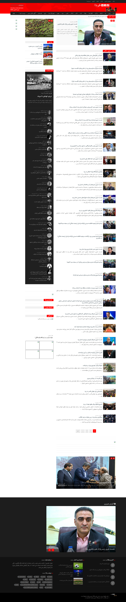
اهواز (17, 585)
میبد (63, 13)
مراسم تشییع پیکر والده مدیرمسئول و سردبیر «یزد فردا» (87, 275)
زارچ (45, 13)
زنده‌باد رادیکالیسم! (43, 132)
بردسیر (33, 582)
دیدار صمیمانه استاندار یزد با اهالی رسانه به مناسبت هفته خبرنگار (85, 133)
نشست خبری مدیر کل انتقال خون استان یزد (91, 159)
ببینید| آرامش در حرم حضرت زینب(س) (35, 47)
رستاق (26, 579)
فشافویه (50, 585)
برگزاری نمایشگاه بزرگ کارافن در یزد (93, 172)
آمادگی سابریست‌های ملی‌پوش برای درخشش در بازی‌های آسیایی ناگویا (65, 574)
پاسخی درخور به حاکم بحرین (41, 137)
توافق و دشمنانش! (43, 266)
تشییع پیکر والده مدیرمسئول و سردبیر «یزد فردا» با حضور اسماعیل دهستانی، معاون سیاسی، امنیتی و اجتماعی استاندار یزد (80, 302)
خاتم (77, 13)
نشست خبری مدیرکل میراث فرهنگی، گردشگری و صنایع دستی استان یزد (83, 314)
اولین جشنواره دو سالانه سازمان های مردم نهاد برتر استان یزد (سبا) (98, 482)
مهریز (58, 13)
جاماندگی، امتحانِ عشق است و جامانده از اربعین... (98, 582)
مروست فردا (22, 13)
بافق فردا (90, 13)
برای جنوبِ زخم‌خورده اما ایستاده (40, 167)
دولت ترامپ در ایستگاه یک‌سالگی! (44, 337)
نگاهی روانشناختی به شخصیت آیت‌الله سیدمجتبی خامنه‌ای (39, 261)
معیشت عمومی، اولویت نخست (40, 202)
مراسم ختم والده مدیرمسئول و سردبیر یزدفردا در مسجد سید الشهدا (84, 262)
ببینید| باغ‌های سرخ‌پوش (36, 54)
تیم (41, 587)
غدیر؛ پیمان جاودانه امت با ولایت (40, 254)
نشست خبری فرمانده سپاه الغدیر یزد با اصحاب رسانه (88, 120)
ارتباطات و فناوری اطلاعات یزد (31, 587)
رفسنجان (40, 13)
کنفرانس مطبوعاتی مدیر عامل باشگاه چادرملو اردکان (88, 55)
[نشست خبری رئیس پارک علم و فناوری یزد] (81, 529)
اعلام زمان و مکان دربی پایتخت (66, 580)
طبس (67, 13)
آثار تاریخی (33, 579)
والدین (43, 577)
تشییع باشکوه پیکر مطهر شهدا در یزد (92, 404)
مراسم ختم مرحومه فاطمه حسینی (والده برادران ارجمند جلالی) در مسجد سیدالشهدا (80, 223)
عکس (101, 1)
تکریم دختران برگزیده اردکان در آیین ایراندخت (90, 352)
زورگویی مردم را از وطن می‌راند (40, 249)
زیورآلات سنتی (25, 582)
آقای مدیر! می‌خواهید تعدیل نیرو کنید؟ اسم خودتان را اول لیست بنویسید (38, 279)
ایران (109, 13)
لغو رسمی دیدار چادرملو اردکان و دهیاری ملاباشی (66, 566)
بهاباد (85, 13)
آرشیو (93, 1)
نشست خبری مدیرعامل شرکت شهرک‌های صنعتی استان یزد (87, 197)
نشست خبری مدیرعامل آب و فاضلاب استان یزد (90, 185)
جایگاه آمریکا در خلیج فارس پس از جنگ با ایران (99, 570)
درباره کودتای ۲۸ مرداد (44, 96)
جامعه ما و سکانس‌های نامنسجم (40, 230)
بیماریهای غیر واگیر (48, 582)
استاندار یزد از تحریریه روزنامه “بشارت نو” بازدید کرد (88, 327)
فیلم (98, 1)
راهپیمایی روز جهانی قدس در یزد (93, 391)
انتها (78, 431)
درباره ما (88, 1)
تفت (81, 13)
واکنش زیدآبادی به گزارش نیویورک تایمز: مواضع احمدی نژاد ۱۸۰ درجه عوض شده (38, 273)
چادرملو (42, 585)
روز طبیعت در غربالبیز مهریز (94, 378)
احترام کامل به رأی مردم (42, 184)
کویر (39, 582)
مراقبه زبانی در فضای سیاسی (41, 149)
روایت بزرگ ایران (43, 155)
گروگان (36, 577)
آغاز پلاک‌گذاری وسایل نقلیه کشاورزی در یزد (90, 210)
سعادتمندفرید (22, 577)
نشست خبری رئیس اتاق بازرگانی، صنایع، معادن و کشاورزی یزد (86, 146)
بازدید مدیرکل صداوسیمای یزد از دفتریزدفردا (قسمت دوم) (86, 68)
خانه (114, 1)
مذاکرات (40, 579)
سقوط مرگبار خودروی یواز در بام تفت (92, 365)
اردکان (96, 13)
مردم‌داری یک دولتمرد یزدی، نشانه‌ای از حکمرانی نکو (98, 576)
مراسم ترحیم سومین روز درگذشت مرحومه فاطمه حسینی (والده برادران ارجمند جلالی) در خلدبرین (80, 237)
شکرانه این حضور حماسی (42, 178)
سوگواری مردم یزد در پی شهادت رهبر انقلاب (90, 417)
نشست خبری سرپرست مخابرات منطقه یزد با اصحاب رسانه (87, 288)
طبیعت (50, 577)
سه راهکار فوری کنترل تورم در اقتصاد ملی (38, 219)
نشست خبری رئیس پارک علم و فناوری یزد (100, 549)
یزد (105, 13)
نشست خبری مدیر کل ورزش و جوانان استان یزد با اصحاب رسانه (85, 107)
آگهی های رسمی (32, 13)
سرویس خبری (108, 1)
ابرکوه (101, 13)
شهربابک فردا (51, 13)
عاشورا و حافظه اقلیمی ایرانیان (41, 213)
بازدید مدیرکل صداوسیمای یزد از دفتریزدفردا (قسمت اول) (87, 81)
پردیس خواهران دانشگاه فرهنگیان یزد (29, 585)
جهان (14, 13)
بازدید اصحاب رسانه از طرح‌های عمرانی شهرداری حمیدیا (87, 94)
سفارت (30, 577)
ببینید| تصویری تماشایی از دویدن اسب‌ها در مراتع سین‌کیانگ (34, 62)
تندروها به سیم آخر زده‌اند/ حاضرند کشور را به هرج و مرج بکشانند (38, 237)
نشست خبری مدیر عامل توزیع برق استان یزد (90, 249)
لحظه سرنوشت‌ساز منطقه (42, 207)
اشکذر (71, 13)
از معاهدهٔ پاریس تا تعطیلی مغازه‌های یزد (39, 173)
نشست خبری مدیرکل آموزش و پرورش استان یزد (90, 340)
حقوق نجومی (49, 587)
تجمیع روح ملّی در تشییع (42, 190)
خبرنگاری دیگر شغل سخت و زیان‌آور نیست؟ (38, 224)
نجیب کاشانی (49, 579)
